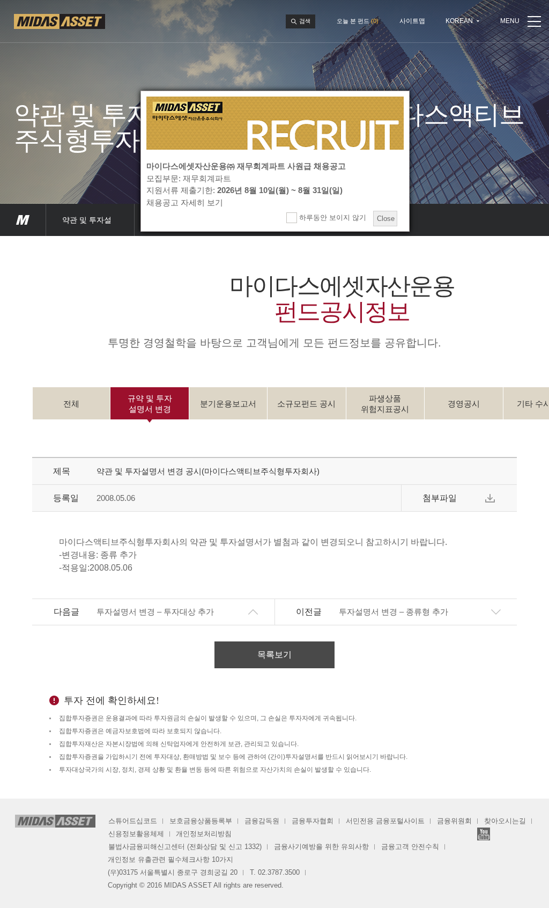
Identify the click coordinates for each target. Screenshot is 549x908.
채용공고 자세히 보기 (184, 202)
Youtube (483, 834)
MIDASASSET (23, 220)
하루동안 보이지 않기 (331, 217)
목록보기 (274, 654)
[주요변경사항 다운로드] (490, 498)
